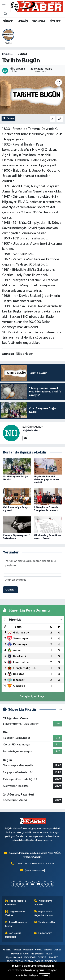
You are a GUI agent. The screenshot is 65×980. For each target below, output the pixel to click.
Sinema (48, 949)
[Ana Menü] (4, 6)
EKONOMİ (39, 21)
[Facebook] (14, 884)
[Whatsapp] (45, 884)
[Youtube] (39, 884)
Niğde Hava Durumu (43, 902)
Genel (57, 949)
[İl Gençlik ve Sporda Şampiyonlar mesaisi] (48, 496)
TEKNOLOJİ (51, 961)
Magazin (28, 949)
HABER (7, 949)
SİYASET (55, 21)
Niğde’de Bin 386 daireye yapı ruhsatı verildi (46, 479)
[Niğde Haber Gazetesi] (36, 6)
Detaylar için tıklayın (32, 696)
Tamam (44, 976)
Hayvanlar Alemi (20, 953)
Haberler (7, 54)
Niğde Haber (31, 430)
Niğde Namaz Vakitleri (15, 913)
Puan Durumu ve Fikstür (16, 924)
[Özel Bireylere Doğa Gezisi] (17, 465)
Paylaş (10, 118)
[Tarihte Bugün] (32, 95)
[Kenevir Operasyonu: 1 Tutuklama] (17, 524)
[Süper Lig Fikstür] (60, 709)
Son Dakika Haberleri (13, 935)
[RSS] (51, 884)
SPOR (10, 961)
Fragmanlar (37, 953)
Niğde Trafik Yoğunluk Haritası (43, 913)
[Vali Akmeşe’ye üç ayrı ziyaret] (17, 496)
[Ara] (5, 14)
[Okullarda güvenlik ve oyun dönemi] (48, 524)
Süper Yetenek (14, 957)
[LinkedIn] (32, 884)
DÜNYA (29, 961)
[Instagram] (26, 884)
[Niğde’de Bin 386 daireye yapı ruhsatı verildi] (48, 465)
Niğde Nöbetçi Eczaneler (15, 902)
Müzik (49, 953)
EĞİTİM (19, 961)
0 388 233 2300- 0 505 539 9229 (35, 863)
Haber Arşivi (45, 933)
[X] (20, 884)
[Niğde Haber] (11, 432)
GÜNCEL (8, 21)
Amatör (17, 949)
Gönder (10, 589)
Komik (38, 949)
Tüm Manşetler (46, 922)
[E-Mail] (25, 438)
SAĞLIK (39, 961)
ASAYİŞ (23, 21)
